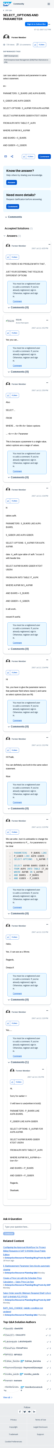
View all (6, 1397)
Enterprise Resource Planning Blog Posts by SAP (28, 1258)
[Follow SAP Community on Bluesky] (25, 1412)
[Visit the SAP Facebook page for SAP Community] (20, 1412)
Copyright (13, 1427)
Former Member (19, 37)
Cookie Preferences (13, 1442)
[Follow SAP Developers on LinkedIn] (34, 1412)
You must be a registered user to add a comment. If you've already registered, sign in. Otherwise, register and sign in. (26, 290)
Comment (44, 156)
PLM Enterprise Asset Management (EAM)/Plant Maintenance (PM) (26, 61)
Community (18, 4)
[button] (35, 44)
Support (40, 1434)
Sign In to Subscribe (36, 24)
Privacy (13, 1420)
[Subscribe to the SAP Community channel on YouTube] (29, 1412)
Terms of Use (40, 1420)
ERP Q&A (9, 10)
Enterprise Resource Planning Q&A (21, 1273)
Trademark (13, 1434)
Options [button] (49, 24)
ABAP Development (11, 56)
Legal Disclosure (40, 1427)
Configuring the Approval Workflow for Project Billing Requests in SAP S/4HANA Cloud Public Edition (24, 1251)
